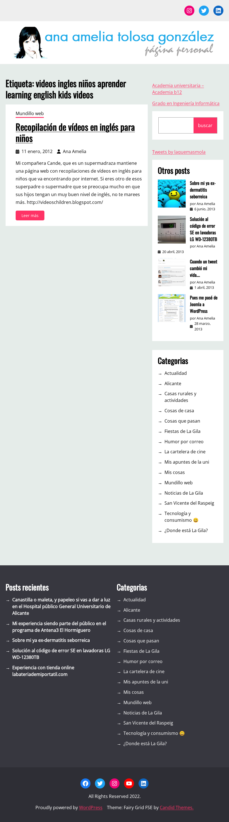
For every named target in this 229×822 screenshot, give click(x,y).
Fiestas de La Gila (182, 431)
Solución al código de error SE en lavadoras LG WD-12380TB (203, 229)
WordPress (90, 807)
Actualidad (175, 373)
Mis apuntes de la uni (186, 462)
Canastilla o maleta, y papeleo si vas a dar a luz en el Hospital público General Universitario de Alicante (61, 606)
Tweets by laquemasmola (179, 152)
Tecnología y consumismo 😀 (181, 516)
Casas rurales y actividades (180, 396)
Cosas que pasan (182, 421)
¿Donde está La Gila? (186, 530)
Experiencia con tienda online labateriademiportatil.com (43, 670)
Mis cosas (174, 472)
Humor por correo (184, 442)
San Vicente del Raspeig (189, 503)
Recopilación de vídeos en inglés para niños (75, 132)
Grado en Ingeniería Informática (186, 103)
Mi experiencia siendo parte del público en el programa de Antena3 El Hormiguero (59, 626)
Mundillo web (30, 113)
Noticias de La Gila (183, 493)
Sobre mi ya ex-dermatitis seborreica (203, 190)
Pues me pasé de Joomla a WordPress (204, 304)
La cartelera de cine (185, 452)
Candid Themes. (177, 807)
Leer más (31, 216)
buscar (205, 125)
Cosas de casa (179, 411)
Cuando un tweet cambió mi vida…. (203, 268)
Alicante (172, 383)
